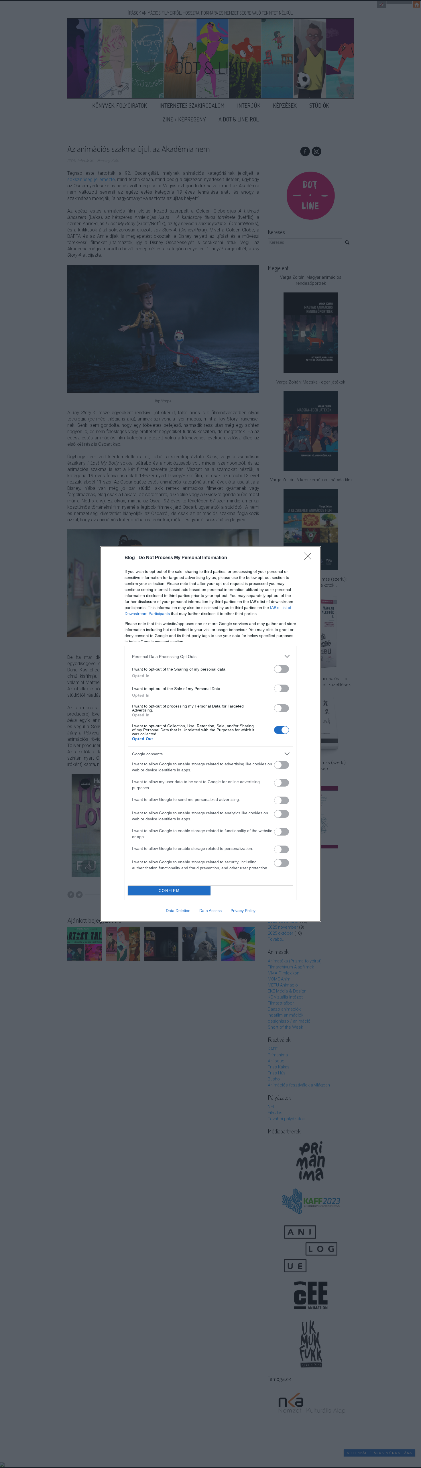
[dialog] (210, 734)
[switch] (281, 669)
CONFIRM (169, 891)
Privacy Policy (243, 910)
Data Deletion (178, 910)
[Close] (309, 558)
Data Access (210, 910)
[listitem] (210, 656)
